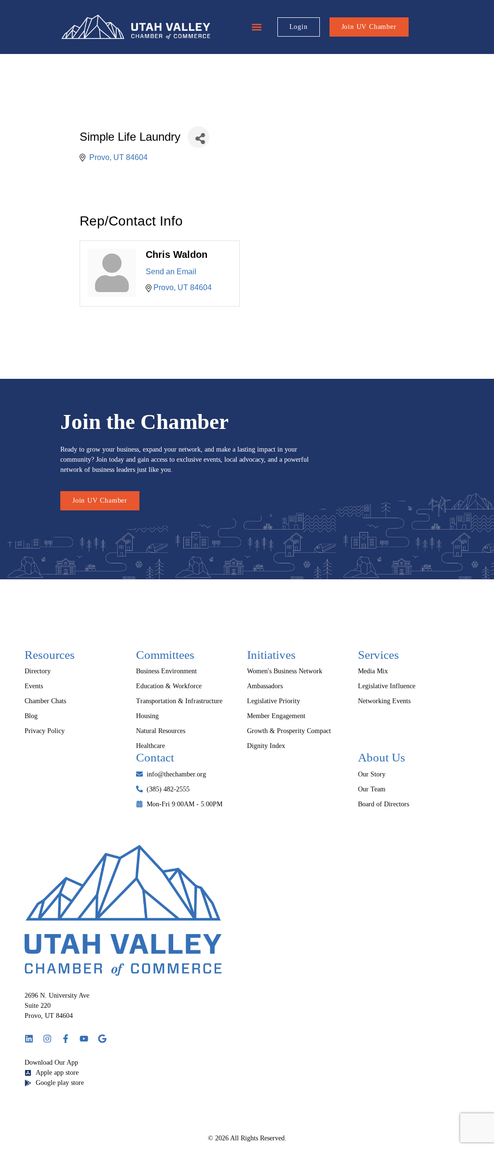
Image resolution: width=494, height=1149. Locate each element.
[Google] (102, 1038)
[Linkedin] (29, 1038)
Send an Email (171, 271)
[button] (257, 27)
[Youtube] (84, 1038)
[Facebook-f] (65, 1038)
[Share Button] (198, 137)
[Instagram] (47, 1038)
